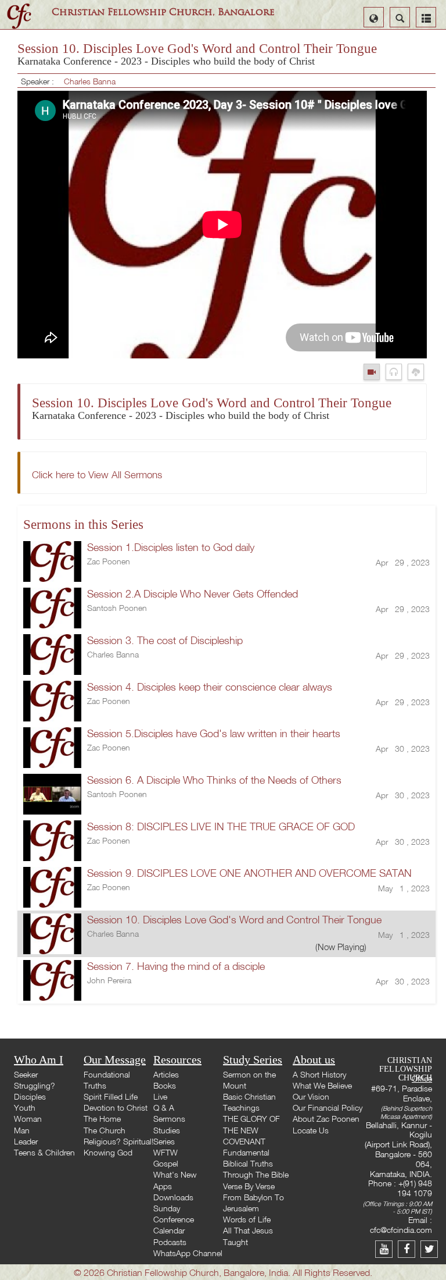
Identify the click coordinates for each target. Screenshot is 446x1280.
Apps (162, 1186)
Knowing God (108, 1152)
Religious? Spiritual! (118, 1141)
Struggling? (34, 1085)
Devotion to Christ (116, 1107)
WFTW (165, 1152)
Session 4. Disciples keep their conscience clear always (209, 687)
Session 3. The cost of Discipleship (165, 640)
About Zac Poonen (326, 1118)
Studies (166, 1130)
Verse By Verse (249, 1186)
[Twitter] (430, 1249)
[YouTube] (386, 1249)
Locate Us (311, 1130)
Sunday (166, 1208)
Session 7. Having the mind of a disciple (176, 966)
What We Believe (322, 1085)
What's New (174, 1174)
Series (164, 1141)
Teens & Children (44, 1152)
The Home (102, 1118)
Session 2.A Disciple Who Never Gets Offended (192, 594)
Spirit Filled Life (111, 1096)
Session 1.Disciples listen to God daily (170, 547)
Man (22, 1130)
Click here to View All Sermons (97, 474)
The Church (104, 1130)
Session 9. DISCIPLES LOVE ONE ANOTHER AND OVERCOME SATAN (249, 873)
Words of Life (247, 1219)
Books (164, 1085)
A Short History (319, 1074)
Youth (24, 1107)
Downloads (173, 1197)
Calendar (169, 1230)
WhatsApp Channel (187, 1253)
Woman (28, 1118)
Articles (166, 1074)
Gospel (165, 1163)
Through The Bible (256, 1174)
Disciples (30, 1096)
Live (160, 1096)
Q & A (163, 1107)
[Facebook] (409, 1249)
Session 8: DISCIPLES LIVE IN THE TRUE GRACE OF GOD (221, 826)
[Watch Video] (375, 371)
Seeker (26, 1074)
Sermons (169, 1118)
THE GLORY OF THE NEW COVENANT (251, 1130)
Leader (26, 1141)
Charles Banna (90, 81)
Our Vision (311, 1096)
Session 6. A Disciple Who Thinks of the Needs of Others (214, 780)
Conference (173, 1219)
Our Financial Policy (327, 1107)
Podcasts (169, 1242)
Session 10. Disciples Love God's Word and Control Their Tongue (234, 919)
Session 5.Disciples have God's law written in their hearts (213, 733)
